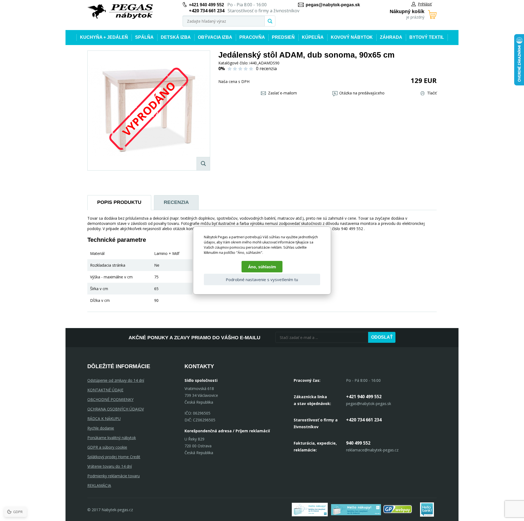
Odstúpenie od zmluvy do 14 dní (115, 380)
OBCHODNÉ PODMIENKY (110, 399)
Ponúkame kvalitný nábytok (111, 437)
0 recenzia (266, 69)
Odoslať (382, 337)
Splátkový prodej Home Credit (113, 456)
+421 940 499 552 (206, 4)
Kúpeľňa (313, 37)
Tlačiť (432, 93)
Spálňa (144, 37)
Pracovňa (252, 37)
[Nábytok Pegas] (120, 11)
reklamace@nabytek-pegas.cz (372, 449)
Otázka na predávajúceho (362, 93)
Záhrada (391, 37)
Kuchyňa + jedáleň (104, 37)
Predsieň (283, 37)
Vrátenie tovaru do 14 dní (109, 466)
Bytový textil (426, 37)
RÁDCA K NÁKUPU (104, 418)
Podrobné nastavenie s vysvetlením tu (262, 279)
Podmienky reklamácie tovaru (113, 475)
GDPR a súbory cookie (107, 447)
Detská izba (176, 37)
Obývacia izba (215, 37)
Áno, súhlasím (262, 266)
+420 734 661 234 (364, 420)
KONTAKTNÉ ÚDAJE (105, 389)
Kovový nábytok (352, 37)
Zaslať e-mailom (282, 93)
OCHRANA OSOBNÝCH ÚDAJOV (115, 409)
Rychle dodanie (100, 428)
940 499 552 (358, 443)
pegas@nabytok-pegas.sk (333, 4)
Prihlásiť (425, 4)
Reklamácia (99, 485)
